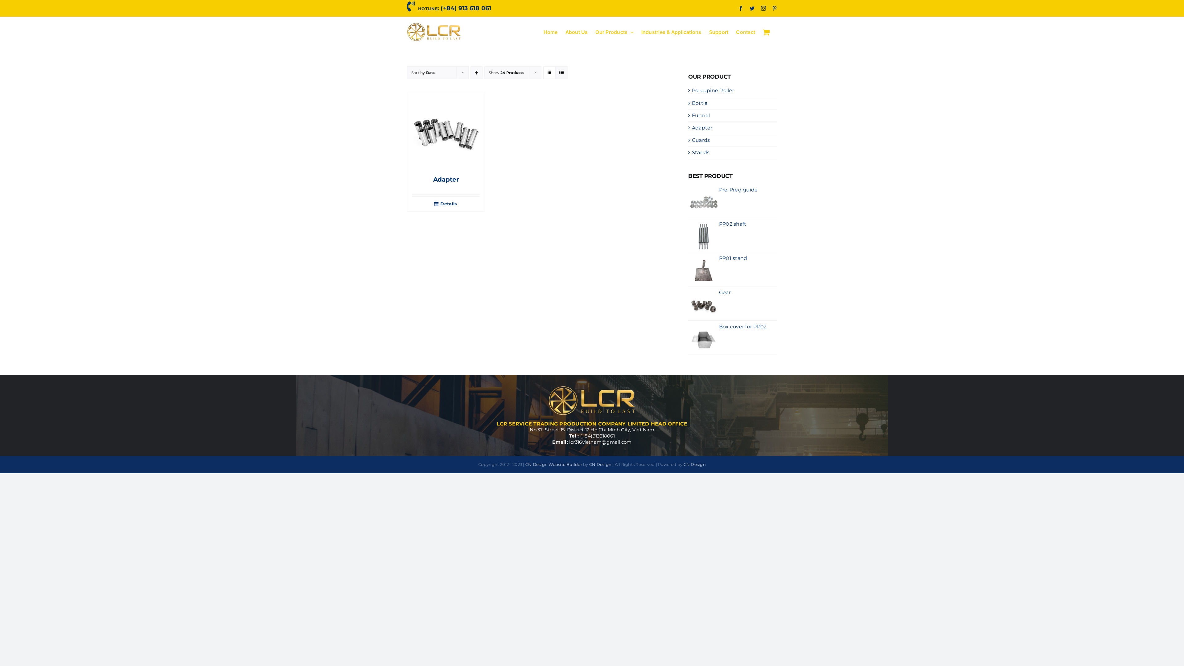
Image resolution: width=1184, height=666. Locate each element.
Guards (701, 140)
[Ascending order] (477, 72)
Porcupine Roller (713, 90)
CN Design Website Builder (553, 464)
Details (448, 204)
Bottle (700, 103)
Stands (700, 152)
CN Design (600, 464)
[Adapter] (446, 131)
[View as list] (562, 73)
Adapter (446, 179)
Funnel (701, 115)
